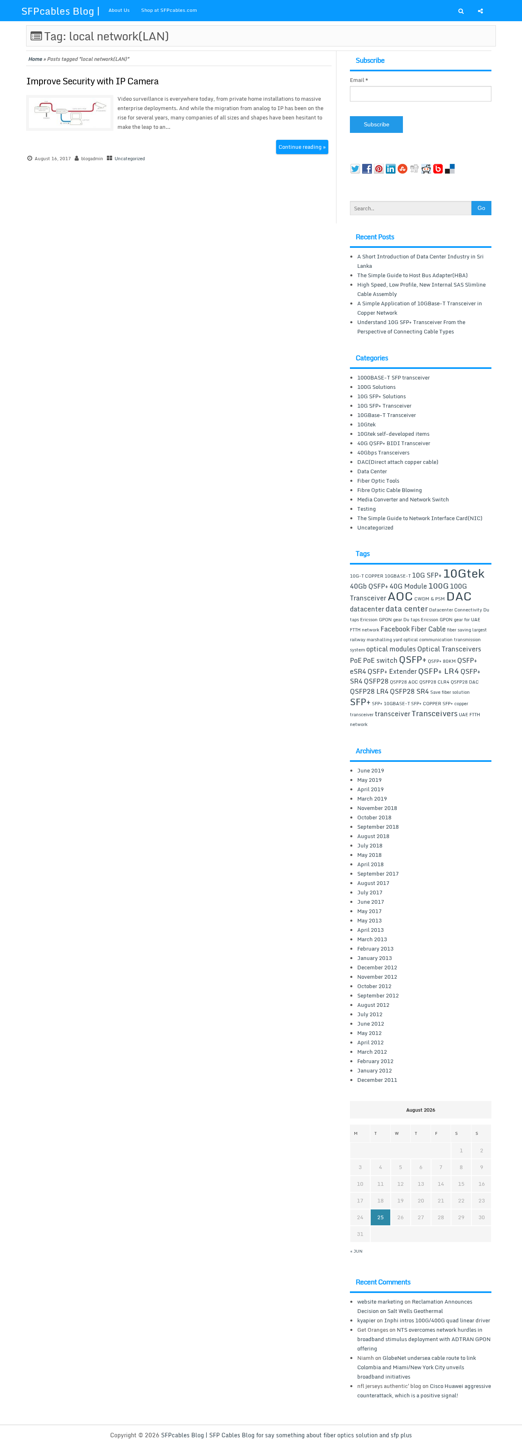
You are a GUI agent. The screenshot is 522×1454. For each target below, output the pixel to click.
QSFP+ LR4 (438, 670)
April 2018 (370, 864)
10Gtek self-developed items (393, 433)
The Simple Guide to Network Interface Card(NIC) (419, 518)
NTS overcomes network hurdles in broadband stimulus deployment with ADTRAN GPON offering (424, 1339)
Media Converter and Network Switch (403, 499)
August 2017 (373, 882)
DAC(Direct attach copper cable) (397, 461)
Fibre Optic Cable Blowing (389, 489)
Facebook (395, 629)
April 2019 (370, 789)
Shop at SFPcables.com (169, 10)
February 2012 (375, 1061)
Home (35, 59)
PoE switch (380, 660)
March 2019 (372, 798)
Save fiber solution (450, 692)
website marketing (380, 1301)
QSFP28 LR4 (369, 691)
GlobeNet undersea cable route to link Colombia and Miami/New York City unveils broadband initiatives (416, 1367)
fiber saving (459, 629)
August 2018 (373, 836)
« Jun (356, 1251)
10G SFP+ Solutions (381, 396)
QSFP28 (376, 681)
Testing (366, 508)
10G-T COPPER (366, 576)
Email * (359, 79)
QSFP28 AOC (404, 682)
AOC (400, 596)
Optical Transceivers (449, 649)
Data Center (372, 471)
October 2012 (374, 986)
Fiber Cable (428, 629)
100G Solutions (376, 386)
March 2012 (372, 1051)
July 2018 (370, 845)
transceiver (392, 713)
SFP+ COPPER (426, 703)
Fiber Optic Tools (378, 480)
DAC (459, 596)
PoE (356, 660)
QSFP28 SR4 (409, 691)
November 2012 (377, 976)
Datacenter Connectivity (455, 609)
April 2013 (370, 929)
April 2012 (370, 1042)
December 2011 (377, 1079)
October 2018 (374, 817)
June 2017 (370, 901)
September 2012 (378, 995)
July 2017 (370, 892)
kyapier (366, 1320)
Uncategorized (130, 158)
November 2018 (377, 807)
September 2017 (378, 873)
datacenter (367, 609)
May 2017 (369, 911)
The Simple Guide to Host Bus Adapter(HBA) (412, 275)
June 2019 (370, 770)
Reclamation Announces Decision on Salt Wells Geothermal (414, 1306)
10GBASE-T (398, 576)
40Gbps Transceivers (383, 452)
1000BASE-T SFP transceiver (393, 377)
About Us (119, 10)
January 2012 (374, 1070)
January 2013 (374, 957)
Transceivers (434, 713)
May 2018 (369, 854)
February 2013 (375, 948)
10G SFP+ (427, 575)
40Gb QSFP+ (369, 586)
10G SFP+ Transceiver (384, 405)
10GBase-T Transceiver (386, 414)
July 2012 (370, 1014)
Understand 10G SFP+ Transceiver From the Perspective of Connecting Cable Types (411, 327)
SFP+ (360, 701)
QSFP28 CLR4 (434, 682)
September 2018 (378, 826)
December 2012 (377, 967)
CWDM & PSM (429, 598)
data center (406, 608)
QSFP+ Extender (392, 671)
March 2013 (372, 939)
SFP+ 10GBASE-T (391, 703)
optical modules (391, 649)
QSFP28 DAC (465, 682)
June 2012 (370, 1023)
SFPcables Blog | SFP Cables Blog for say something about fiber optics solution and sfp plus (286, 1435)
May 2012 (369, 1032)
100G (438, 585)
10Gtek (366, 424)
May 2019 (369, 779)
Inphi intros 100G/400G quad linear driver (437, 1320)
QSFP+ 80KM (442, 661)
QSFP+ (413, 659)
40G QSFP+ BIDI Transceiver (393, 443)
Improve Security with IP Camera (92, 81)
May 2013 (369, 920)
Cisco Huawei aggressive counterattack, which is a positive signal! (424, 1390)
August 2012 (373, 1004)
